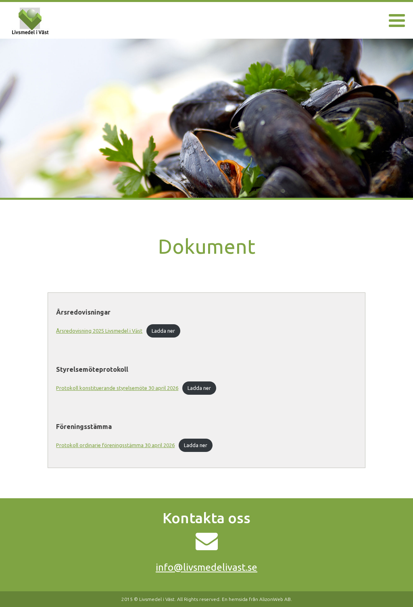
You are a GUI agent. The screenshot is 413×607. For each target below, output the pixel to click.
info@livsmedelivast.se (206, 567)
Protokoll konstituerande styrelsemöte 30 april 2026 (117, 388)
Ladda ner (163, 331)
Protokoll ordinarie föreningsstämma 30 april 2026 (115, 445)
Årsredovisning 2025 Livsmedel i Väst (99, 331)
